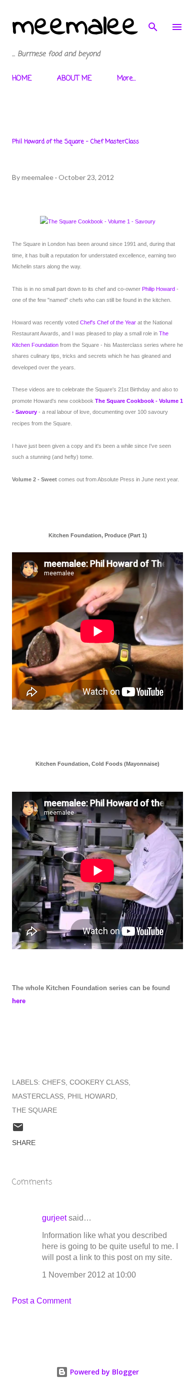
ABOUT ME (74, 78)
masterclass (38, 1096)
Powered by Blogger (103, 1372)
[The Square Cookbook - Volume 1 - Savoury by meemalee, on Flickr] (98, 221)
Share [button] (24, 1143)
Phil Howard (92, 1096)
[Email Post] (18, 1131)
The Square (34, 1110)
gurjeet (54, 1218)
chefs (54, 1082)
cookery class (99, 1082)
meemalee (75, 26)
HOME (22, 78)
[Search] (153, 18)
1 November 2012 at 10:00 (89, 1275)
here (19, 1001)
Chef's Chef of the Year (108, 322)
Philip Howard (158, 289)
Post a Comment (41, 1301)
